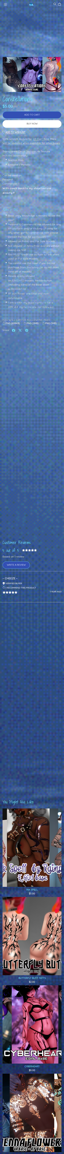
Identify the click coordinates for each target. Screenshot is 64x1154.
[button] (5, 77)
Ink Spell (32, 890)
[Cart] (60, 4)
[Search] (55, 4)
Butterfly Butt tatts (32, 978)
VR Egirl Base (41, 139)
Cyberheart (32, 1066)
